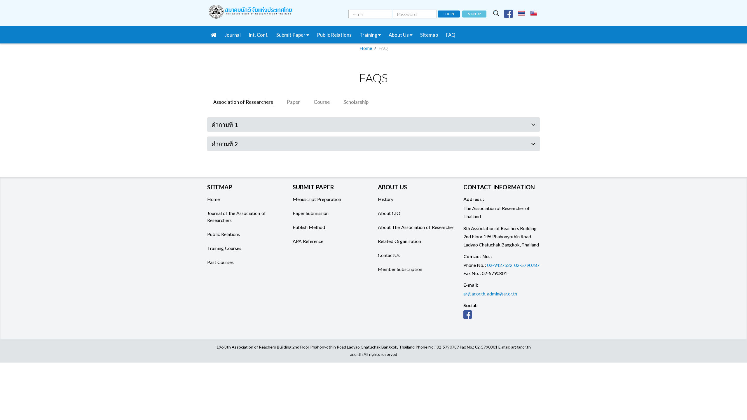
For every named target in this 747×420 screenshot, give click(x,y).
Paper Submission (311, 213)
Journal (233, 35)
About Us (399, 35)
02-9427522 (499, 265)
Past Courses (220, 262)
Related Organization (399, 241)
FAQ (450, 35)
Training (368, 35)
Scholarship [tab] (356, 102)
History (385, 199)
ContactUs (389, 255)
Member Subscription (400, 269)
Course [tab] (322, 102)
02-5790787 (527, 265)
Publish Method (309, 227)
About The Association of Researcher (416, 227)
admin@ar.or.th (502, 293)
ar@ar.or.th (474, 293)
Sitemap (429, 35)
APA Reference (308, 241)
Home (365, 48)
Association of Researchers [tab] (243, 102)
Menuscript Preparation (317, 199)
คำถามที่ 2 (225, 143)
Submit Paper (291, 35)
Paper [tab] (293, 102)
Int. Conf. (258, 35)
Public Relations (334, 35)
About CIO (389, 213)
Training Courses (224, 248)
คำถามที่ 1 (225, 124)
